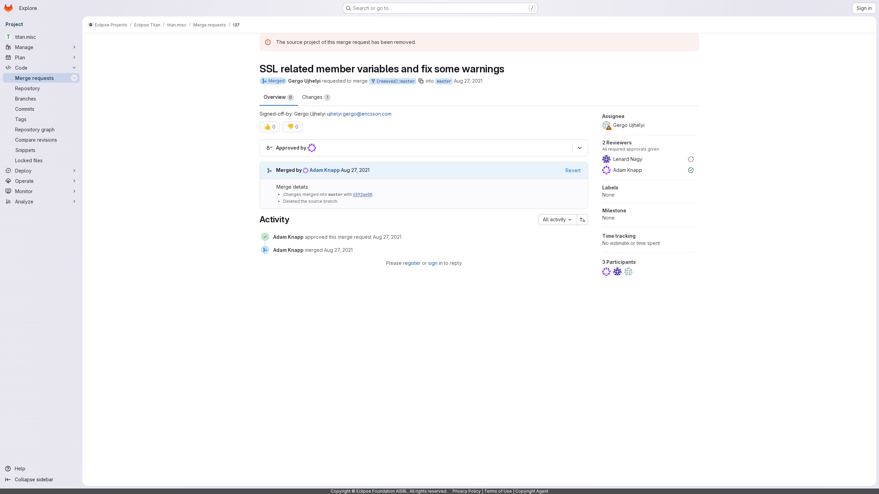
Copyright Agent (531, 491)
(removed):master (394, 81)
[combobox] (557, 219)
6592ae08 (362, 194)
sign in (435, 263)
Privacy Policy (467, 491)
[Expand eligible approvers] (579, 148)
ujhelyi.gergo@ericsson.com (359, 114)
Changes (315, 97)
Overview (278, 97)
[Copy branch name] (421, 81)
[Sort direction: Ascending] (582, 219)
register (412, 263)
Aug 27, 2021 (468, 81)
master (444, 81)
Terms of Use (498, 491)
